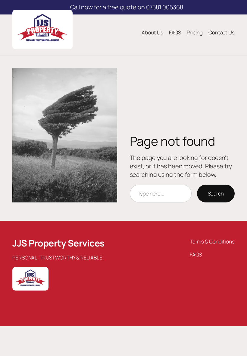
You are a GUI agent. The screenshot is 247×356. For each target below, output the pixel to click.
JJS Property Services (58, 243)
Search (216, 193)
